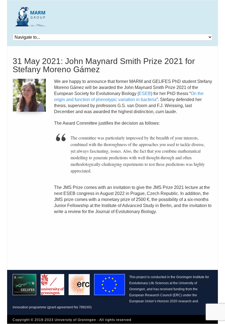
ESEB (145, 93)
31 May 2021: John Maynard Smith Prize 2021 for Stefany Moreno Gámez (104, 65)
